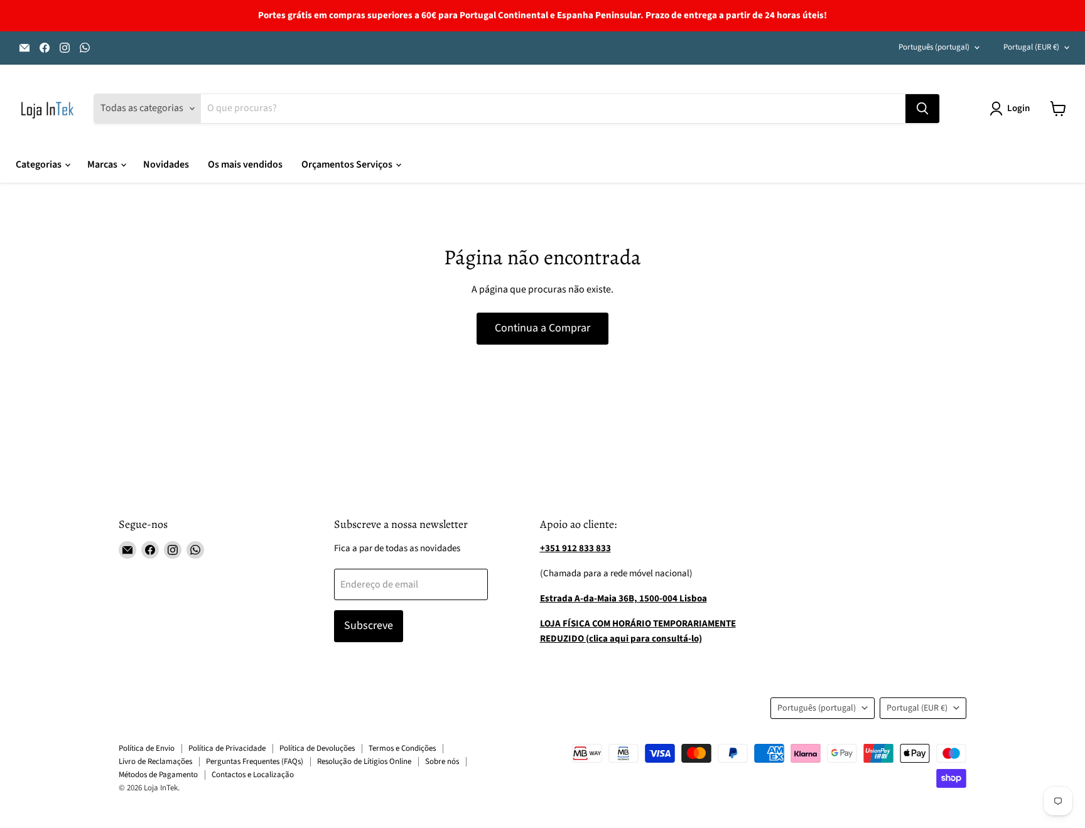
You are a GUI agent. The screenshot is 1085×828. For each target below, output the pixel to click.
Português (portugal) (934, 47)
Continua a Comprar (542, 328)
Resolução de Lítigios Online (364, 761)
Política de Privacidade (227, 748)
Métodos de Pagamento (158, 774)
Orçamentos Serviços (347, 164)
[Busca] (922, 108)
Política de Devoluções (317, 748)
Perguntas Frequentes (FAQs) (254, 761)
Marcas (103, 164)
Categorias (39, 164)
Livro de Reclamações (155, 761)
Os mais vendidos (245, 164)
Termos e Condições (402, 748)
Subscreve (368, 625)
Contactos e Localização (253, 774)
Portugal (1031, 47)
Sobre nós (442, 761)
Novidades (166, 164)
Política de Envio (147, 748)
